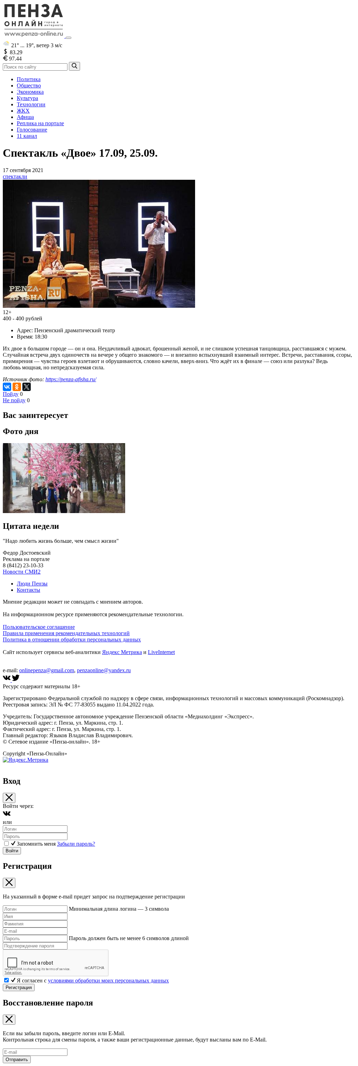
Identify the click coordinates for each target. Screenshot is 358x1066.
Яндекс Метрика (122, 652)
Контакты (28, 590)
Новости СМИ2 (22, 572)
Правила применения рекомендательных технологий (66, 633)
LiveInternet (161, 652)
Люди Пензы (32, 584)
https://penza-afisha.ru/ (70, 379)
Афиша (25, 117)
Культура (27, 98)
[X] (26, 387)
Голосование (32, 130)
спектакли (15, 176)
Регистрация (19, 987)
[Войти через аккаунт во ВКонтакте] (6, 816)
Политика (29, 79)
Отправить (17, 1059)
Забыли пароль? (76, 844)
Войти (12, 850)
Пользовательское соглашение (39, 627)
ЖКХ (23, 111)
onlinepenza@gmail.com (46, 670)
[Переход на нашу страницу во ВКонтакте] (7, 680)
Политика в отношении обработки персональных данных (72, 639)
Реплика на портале (40, 123)
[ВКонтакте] (7, 387)
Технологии (31, 104)
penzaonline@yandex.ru (104, 670)
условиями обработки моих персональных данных (108, 980)
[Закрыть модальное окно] (9, 798)
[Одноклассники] (17, 387)
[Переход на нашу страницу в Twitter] (16, 680)
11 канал (27, 136)
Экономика (30, 92)
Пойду (11, 394)
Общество (29, 85)
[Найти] (74, 66)
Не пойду (14, 400)
